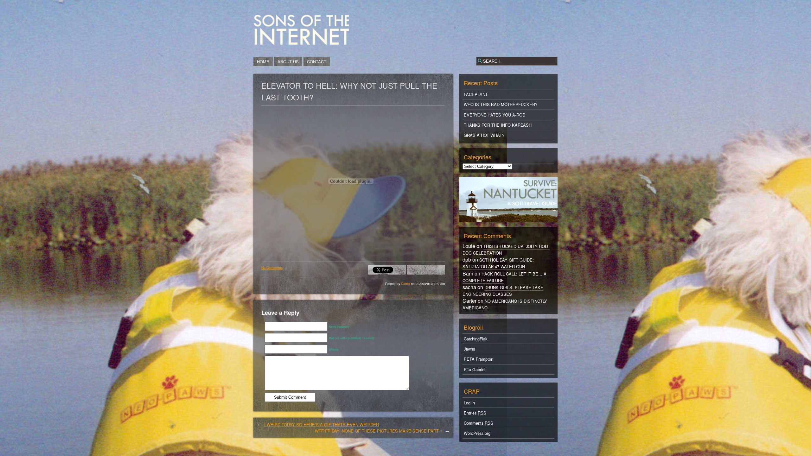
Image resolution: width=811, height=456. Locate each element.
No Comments (272, 267)
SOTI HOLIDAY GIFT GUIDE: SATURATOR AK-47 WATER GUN (498, 263)
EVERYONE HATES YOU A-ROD (494, 115)
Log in (469, 403)
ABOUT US (288, 62)
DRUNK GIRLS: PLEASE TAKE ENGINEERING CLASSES (503, 290)
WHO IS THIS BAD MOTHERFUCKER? (500, 104)
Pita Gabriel (474, 369)
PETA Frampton (478, 359)
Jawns (469, 349)
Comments (478, 423)
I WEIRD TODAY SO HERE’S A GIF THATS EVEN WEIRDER (321, 424)
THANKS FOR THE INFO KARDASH (498, 125)
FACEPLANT (476, 94)
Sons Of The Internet (301, 29)
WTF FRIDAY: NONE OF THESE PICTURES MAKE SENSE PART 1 (378, 431)
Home (263, 62)
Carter (406, 283)
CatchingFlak (475, 339)
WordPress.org (477, 433)
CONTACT (316, 62)
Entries (475, 413)
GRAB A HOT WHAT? (484, 135)
